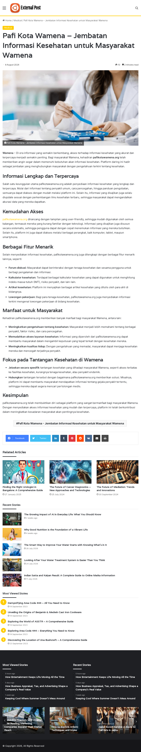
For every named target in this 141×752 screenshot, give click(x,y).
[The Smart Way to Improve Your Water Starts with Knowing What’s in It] (12, 549)
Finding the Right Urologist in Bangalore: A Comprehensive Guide (23, 488)
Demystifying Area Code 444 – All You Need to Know (39, 602)
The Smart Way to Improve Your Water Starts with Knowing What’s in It (65, 544)
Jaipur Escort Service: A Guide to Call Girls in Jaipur (117, 728)
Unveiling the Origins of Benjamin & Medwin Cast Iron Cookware (45, 612)
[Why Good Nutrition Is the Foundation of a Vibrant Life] (12, 534)
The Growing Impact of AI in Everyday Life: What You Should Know (62, 514)
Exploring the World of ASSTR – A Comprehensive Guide (40, 621)
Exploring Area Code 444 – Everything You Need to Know (41, 630)
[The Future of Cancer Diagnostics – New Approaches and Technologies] (70, 472)
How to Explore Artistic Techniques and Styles (64, 728)
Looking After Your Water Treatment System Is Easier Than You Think (64, 560)
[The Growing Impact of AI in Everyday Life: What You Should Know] (12, 519)
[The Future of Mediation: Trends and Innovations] (117, 472)
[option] (24, 720)
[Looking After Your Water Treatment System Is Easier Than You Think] (12, 564)
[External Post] (26, 7)
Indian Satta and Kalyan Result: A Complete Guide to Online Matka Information (69, 575)
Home (8, 20)
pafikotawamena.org (15, 219)
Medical (18, 20)
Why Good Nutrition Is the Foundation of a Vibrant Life (56, 529)
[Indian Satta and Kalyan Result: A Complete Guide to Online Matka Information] (12, 580)
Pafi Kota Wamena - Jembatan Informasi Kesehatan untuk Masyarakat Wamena (71, 423)
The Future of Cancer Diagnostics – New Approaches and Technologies (70, 488)
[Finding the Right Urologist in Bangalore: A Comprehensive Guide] (23, 472)
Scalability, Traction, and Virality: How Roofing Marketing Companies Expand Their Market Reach (23, 725)
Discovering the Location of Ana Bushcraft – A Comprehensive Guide (47, 639)
